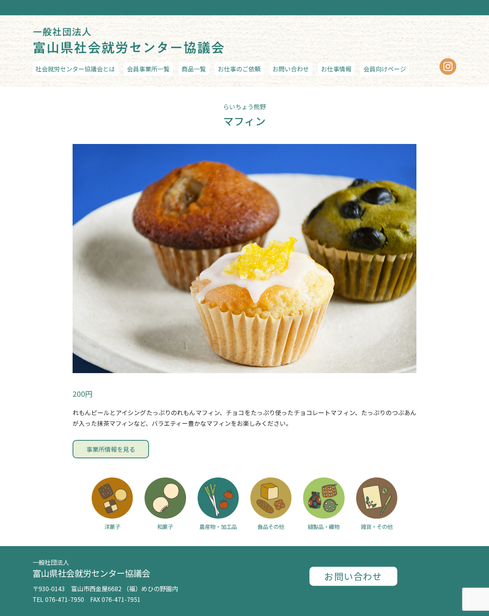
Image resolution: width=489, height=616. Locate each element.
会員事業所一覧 (148, 68)
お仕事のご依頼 (239, 68)
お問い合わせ (290, 68)
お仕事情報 (336, 68)
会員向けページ (384, 68)
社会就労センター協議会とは (75, 68)
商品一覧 (193, 68)
